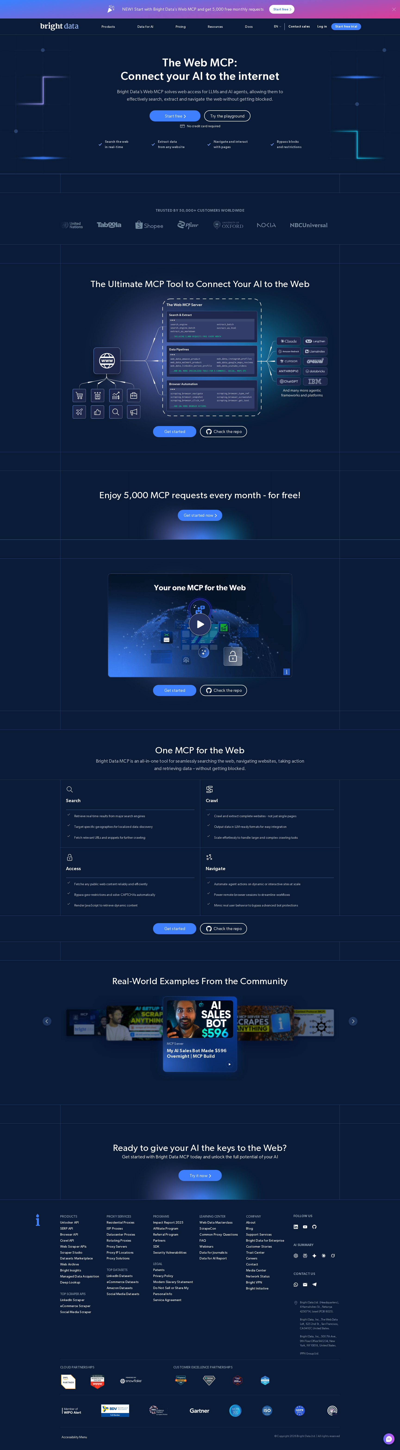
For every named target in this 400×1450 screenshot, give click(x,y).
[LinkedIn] (295, 1226)
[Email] (305, 1284)
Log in (322, 26)
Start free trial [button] (346, 26)
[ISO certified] (267, 1410)
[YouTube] (305, 1226)
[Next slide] (353, 1021)
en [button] (276, 26)
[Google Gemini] (314, 1255)
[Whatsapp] (295, 1284)
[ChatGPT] (295, 1255)
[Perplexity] (305, 1255)
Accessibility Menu (74, 1437)
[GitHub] (314, 1226)
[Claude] (323, 1255)
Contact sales (299, 26)
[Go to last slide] (47, 1021)
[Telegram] (314, 1284)
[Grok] (333, 1255)
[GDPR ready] (299, 1410)
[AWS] (68, 1381)
